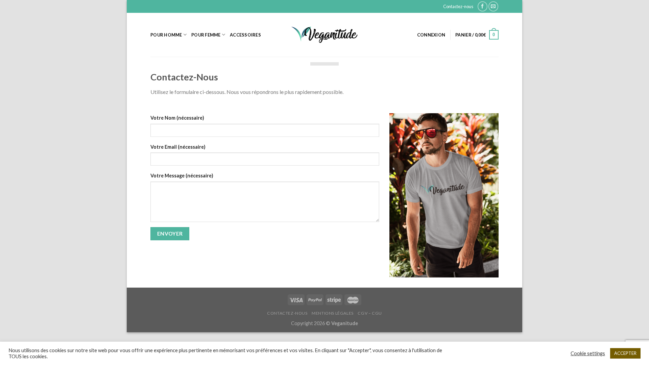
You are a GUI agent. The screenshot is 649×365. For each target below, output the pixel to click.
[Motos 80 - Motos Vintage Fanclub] (324, 35)
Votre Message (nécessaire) (181, 175)
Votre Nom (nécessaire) (177, 118)
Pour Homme (166, 35)
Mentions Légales (333, 313)
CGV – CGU (370, 313)
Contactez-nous (458, 6)
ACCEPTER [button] (625, 353)
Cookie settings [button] (588, 353)
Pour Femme (206, 35)
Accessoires (245, 35)
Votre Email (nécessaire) (178, 147)
